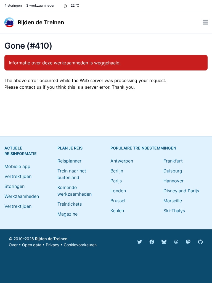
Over (13, 244)
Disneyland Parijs (181, 190)
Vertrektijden (17, 176)
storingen (13, 5)
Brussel (117, 200)
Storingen (14, 186)
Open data (31, 244)
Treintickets (69, 204)
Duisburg (172, 171)
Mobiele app (17, 166)
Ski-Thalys (174, 210)
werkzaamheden (40, 5)
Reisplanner (69, 161)
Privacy (52, 244)
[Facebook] (152, 242)
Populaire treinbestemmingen (143, 148)
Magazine (67, 214)
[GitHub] (200, 242)
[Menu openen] (205, 22)
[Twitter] (139, 242)
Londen (118, 190)
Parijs (116, 181)
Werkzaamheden (21, 196)
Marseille (172, 200)
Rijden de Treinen (51, 238)
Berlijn (116, 171)
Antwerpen (121, 161)
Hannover (173, 181)
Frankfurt (173, 161)
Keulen (117, 210)
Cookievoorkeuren (80, 244)
